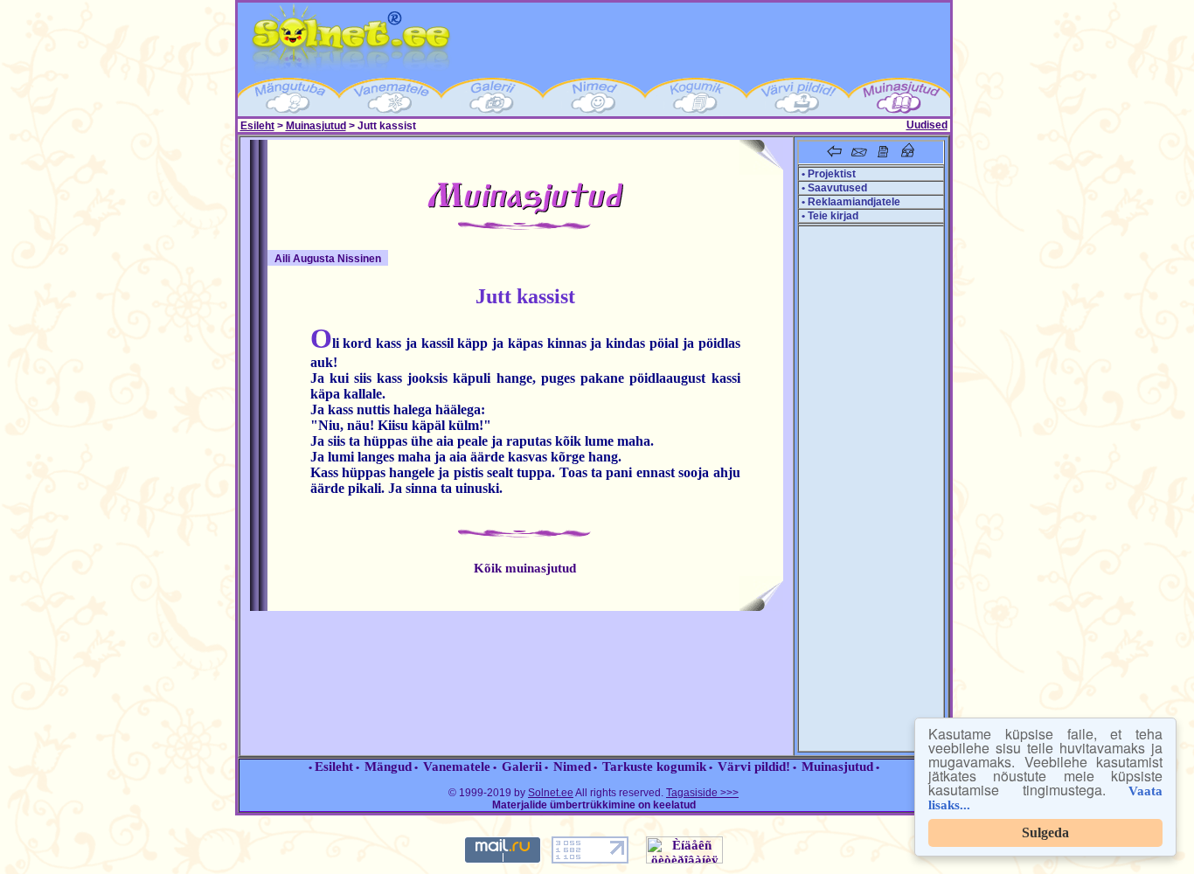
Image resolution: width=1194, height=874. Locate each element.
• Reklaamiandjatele (849, 202)
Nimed (572, 766)
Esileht (257, 126)
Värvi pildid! (754, 766)
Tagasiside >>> (702, 793)
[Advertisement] (869, 488)
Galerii (522, 766)
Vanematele (456, 766)
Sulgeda (1045, 832)
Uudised (927, 125)
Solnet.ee (550, 793)
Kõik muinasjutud (525, 568)
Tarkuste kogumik (654, 766)
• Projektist (827, 174)
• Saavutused (833, 188)
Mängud (388, 766)
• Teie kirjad (828, 216)
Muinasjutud (316, 126)
